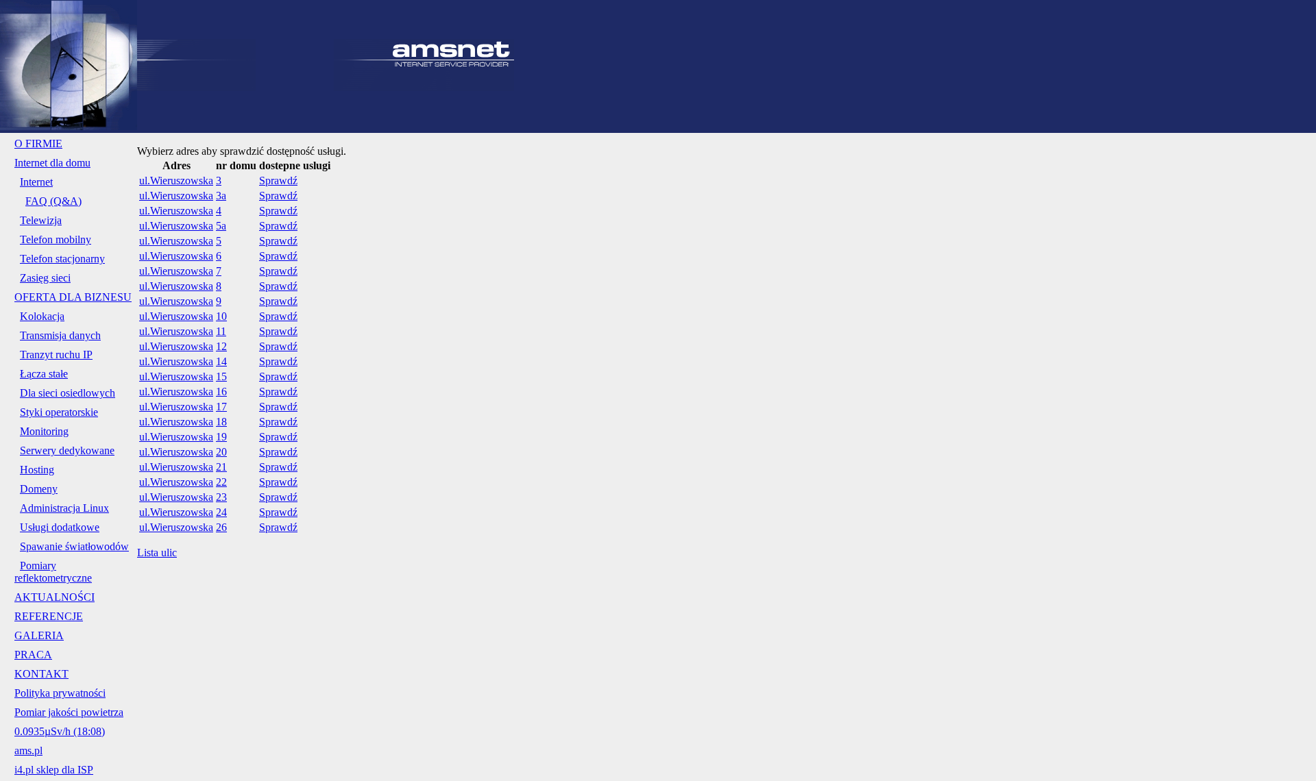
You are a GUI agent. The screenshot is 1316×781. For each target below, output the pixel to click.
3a (221, 195)
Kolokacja (42, 316)
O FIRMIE (38, 143)
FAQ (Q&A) (53, 201)
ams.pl (28, 750)
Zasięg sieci (45, 278)
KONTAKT (41, 674)
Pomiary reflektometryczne (53, 572)
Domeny (39, 489)
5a (221, 226)
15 (221, 376)
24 (221, 512)
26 (221, 527)
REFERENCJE (48, 616)
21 (221, 467)
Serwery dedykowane (67, 450)
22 (221, 482)
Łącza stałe (44, 374)
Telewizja (41, 220)
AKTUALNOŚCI (54, 597)
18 (221, 421)
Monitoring (44, 431)
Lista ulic (157, 552)
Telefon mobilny (55, 239)
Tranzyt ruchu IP (56, 354)
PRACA (33, 654)
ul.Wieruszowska (176, 180)
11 (221, 331)
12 (221, 346)
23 (221, 497)
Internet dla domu (52, 163)
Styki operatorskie (59, 412)
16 (221, 391)
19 (221, 437)
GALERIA (39, 635)
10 (221, 316)
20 (221, 452)
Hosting (37, 469)
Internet (36, 182)
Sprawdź (278, 180)
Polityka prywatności (60, 693)
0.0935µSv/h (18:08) (59, 731)
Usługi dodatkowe (59, 527)
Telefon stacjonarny (62, 258)
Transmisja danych (60, 335)
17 (221, 406)
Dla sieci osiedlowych (67, 393)
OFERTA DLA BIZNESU (73, 297)
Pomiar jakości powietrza (68, 712)
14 (221, 361)
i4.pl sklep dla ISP (53, 770)
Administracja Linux (64, 508)
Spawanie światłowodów (74, 546)
